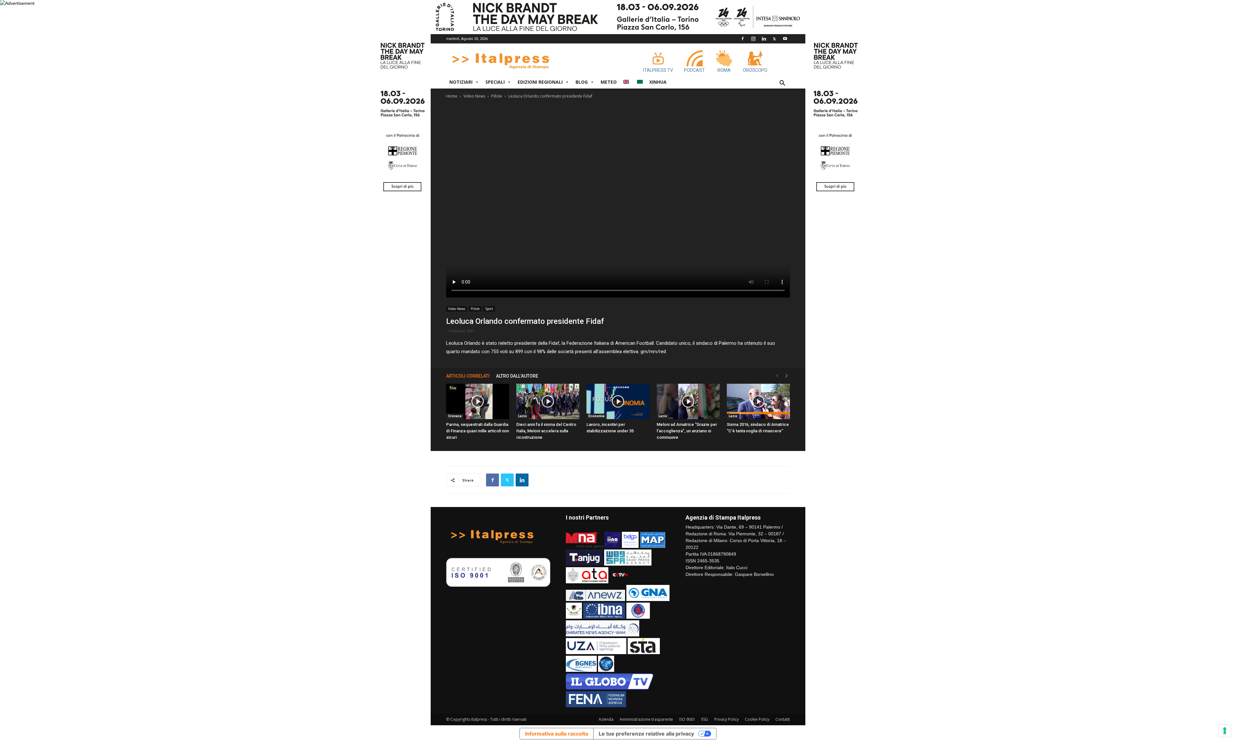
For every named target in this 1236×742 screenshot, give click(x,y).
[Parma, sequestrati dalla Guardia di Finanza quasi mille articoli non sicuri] (477, 401)
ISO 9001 (687, 719)
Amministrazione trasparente (646, 719)
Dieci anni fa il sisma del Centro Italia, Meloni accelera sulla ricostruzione (546, 431)
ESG (704, 719)
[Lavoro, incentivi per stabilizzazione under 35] (618, 401)
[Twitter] (774, 38)
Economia (596, 416)
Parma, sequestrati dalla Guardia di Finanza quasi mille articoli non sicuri (477, 431)
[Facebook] (742, 38)
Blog (582, 82)
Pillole (496, 96)
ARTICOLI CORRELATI (468, 376)
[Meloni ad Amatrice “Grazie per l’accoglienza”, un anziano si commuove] (688, 401)
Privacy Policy (726, 719)
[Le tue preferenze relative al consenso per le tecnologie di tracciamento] (1225, 731)
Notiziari (461, 82)
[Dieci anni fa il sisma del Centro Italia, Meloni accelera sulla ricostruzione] (547, 401)
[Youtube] (785, 38)
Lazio (522, 416)
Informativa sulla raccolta (556, 733)
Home (451, 96)
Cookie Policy (757, 719)
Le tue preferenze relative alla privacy (646, 733)
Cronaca (455, 416)
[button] (782, 84)
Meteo (609, 82)
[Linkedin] (764, 38)
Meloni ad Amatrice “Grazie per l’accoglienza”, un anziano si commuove (687, 431)
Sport (489, 308)
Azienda (606, 719)
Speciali (495, 82)
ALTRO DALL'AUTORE (517, 376)
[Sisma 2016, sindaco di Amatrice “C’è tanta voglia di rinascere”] (758, 401)
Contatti (782, 719)
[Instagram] (753, 38)
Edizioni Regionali (540, 82)
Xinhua (658, 82)
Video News (474, 96)
